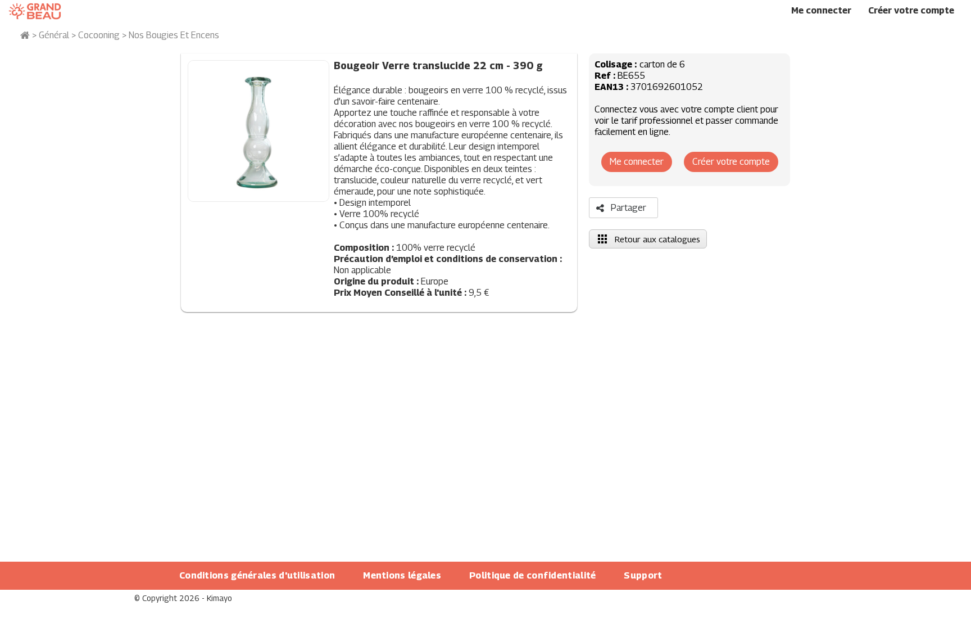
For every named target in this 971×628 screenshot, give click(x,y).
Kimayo (219, 598)
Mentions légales (402, 575)
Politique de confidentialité (532, 575)
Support (643, 575)
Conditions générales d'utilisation (257, 575)
